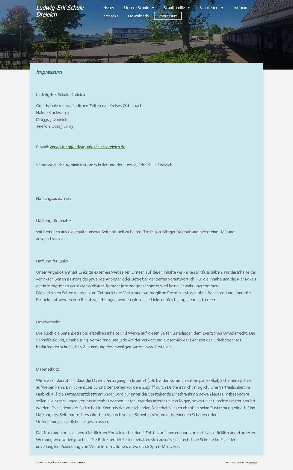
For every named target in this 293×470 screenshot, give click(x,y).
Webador (253, 462)
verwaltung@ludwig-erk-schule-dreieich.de (87, 146)
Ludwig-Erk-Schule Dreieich (60, 11)
